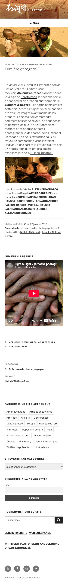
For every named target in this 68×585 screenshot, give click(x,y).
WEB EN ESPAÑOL (40, 533)
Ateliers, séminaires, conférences (32, 342)
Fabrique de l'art (48, 423)
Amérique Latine (15, 411)
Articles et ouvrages (40, 411)
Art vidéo (11, 417)
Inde (25, 347)
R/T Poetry (25, 441)
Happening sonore (32, 429)
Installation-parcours (18, 435)
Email (7, 485)
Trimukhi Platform (39, 64)
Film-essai (12, 429)
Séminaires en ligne (46, 441)
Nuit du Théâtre (43, 435)
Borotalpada (29, 97)
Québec (10, 441)
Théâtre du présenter (18, 447)
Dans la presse (14, 423)
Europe (31, 423)
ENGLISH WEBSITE (16, 533)
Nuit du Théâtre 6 (41, 153)
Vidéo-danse (42, 447)
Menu (36, 23)
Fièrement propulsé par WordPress (22, 577)
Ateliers (15, 347)
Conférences (41, 417)
